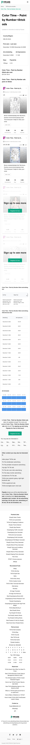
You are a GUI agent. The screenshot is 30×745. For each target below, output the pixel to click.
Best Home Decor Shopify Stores (15, 623)
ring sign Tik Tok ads (8, 467)
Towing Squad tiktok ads (26, 445)
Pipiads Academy (15, 642)
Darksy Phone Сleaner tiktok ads (21, 442)
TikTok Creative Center (15, 581)
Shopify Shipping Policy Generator (15, 554)
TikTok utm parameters (15, 520)
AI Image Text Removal (15, 593)
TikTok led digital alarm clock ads (11, 486)
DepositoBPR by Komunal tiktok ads (15, 442)
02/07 (9, 657)
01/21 (9, 660)
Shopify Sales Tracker (15, 517)
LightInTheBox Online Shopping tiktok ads (4, 445)
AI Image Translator (15, 591)
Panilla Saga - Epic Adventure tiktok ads (9, 442)
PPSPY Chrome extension (15, 559)
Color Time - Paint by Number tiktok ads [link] (11, 9)
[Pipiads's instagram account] (20, 735)
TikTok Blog (15, 632)
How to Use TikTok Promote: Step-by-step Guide (15, 683)
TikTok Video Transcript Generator (15, 583)
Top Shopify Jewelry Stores (15, 615)
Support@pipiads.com (15, 706)
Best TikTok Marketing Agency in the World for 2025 (15, 687)
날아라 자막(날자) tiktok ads (9, 445)
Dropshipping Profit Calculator (15, 537)
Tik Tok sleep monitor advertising (11, 473)
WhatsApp (15, 708)
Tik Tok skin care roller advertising (12, 470)
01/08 (15, 662)
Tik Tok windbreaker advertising (11, 462)
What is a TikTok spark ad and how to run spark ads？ (15, 691)
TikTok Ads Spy (15, 571)
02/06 (15, 657)
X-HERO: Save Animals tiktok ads (15, 445)
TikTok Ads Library (15, 578)
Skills (15, 576)
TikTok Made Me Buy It (15, 608)
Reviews (15, 588)
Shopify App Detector (15, 527)
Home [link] (2, 6)
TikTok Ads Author (15, 640)
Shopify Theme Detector (15, 525)
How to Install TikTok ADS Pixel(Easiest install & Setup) (15, 698)
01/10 (20, 660)
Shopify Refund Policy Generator (15, 545)
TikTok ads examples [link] (11, 6)
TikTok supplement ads (8, 483)
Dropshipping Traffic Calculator (15, 530)
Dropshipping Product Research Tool (15, 598)
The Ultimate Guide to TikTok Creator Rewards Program (15, 678)
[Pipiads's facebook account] (10, 735)
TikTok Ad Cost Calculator (15, 535)
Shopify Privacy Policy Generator (15, 542)
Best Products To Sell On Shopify (15, 620)
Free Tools (15, 556)
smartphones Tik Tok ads (9, 475)
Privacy (8, 739)
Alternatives (15, 586)
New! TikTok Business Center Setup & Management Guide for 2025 (15, 674)
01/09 (9, 662)
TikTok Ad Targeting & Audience (15, 522)
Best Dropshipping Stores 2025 (15, 596)
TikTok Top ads (15, 635)
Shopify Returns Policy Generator (15, 551)
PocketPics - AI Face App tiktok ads (21, 445)
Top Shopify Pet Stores (15, 613)
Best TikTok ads (15, 637)
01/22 (20, 657)
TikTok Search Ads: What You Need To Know (15, 670)
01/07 (20, 662)
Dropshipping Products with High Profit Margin (15, 604)
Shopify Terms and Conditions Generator (15, 548)
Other (24, 652)
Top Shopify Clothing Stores (15, 618)
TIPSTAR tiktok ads (26, 442)
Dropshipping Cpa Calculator (15, 532)
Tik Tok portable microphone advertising (13, 465)
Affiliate (15, 561)
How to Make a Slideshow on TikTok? (15, 695)
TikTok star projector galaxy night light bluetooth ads (13, 479)
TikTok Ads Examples (15, 630)
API (15, 711)
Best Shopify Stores (15, 610)
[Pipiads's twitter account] (13, 735)
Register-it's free (15, 211)
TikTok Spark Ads (15, 573)
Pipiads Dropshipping (15, 601)
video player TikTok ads (9, 459)
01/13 (15, 660)
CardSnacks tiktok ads (4, 442)
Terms (13, 739)
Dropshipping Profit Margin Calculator (15, 540)
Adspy (15, 568)
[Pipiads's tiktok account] (17, 735)
